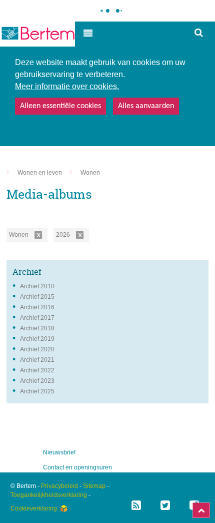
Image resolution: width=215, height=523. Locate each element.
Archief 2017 (37, 317)
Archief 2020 (37, 349)
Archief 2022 (37, 370)
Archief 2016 (37, 307)
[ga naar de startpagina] (37, 34)
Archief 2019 (37, 338)
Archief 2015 (37, 296)
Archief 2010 (37, 286)
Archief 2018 (37, 328)
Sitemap (94, 485)
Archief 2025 (37, 391)
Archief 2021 (37, 359)
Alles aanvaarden (146, 106)
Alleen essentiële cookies (60, 106)
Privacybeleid (59, 485)
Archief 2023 (37, 380)
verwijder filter (38, 235)
